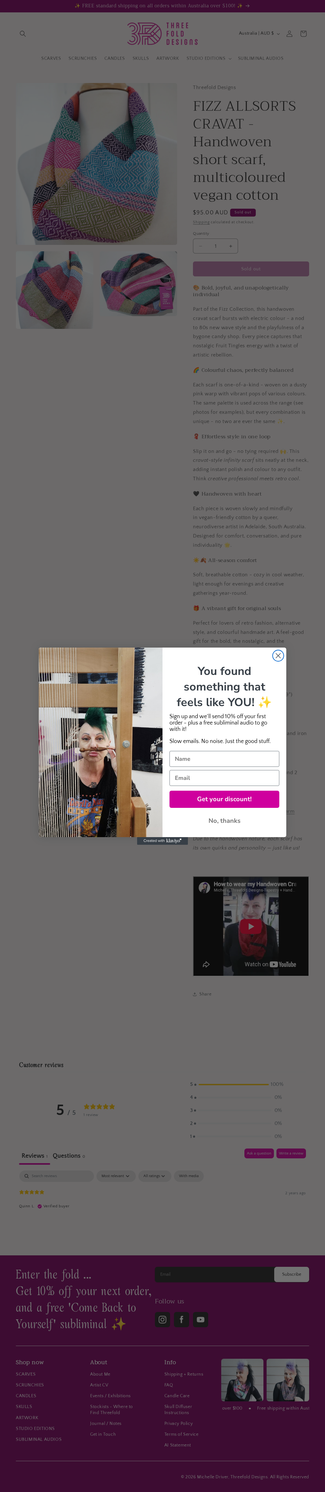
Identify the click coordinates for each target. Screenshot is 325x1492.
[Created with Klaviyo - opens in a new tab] (162, 841)
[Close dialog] (278, 655)
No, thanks (225, 820)
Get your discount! (224, 799)
